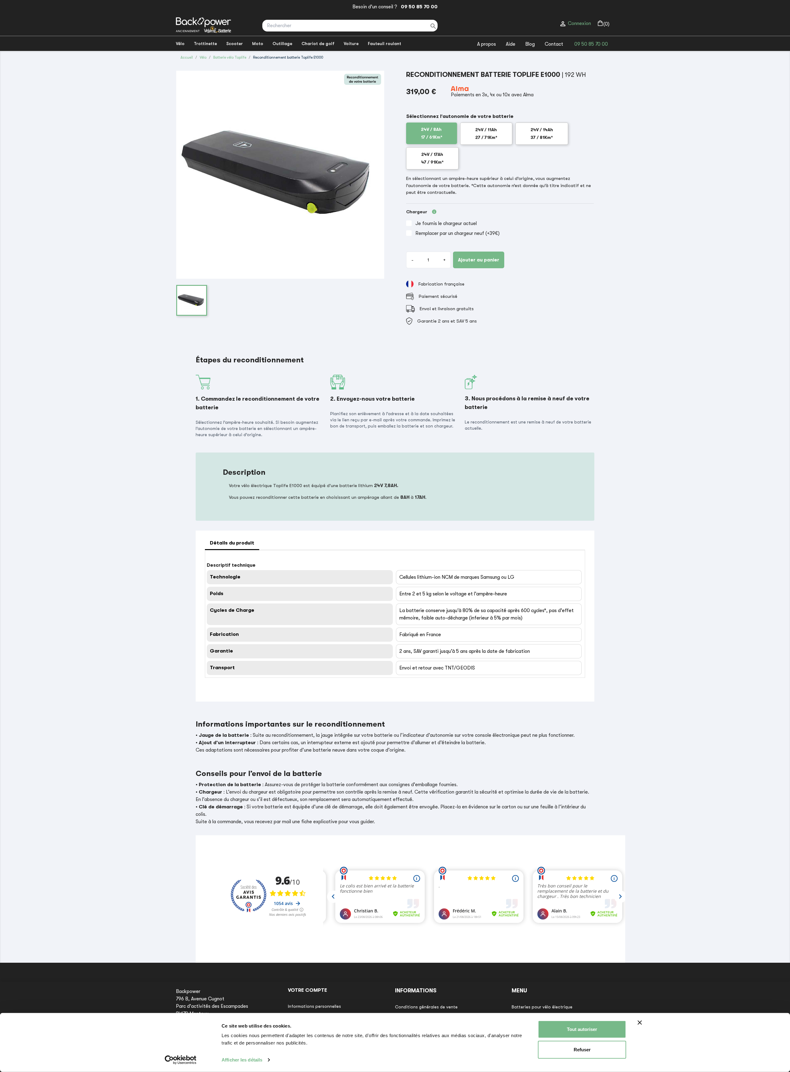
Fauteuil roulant (384, 43)
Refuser (582, 1049)
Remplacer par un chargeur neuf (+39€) (457, 233)
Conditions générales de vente (426, 1006)
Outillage (282, 43)
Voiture (351, 43)
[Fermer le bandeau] (640, 1022)
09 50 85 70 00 (418, 7)
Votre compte (307, 990)
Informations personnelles (314, 1006)
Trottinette (205, 43)
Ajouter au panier (478, 260)
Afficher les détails (242, 1059)
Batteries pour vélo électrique (542, 1006)
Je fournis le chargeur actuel (446, 223)
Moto (257, 43)
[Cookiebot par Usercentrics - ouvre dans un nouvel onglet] (181, 1060)
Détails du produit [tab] (232, 543)
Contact (554, 44)
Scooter (234, 43)
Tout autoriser (582, 1029)
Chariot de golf (318, 43)
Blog (530, 44)
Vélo (180, 43)
